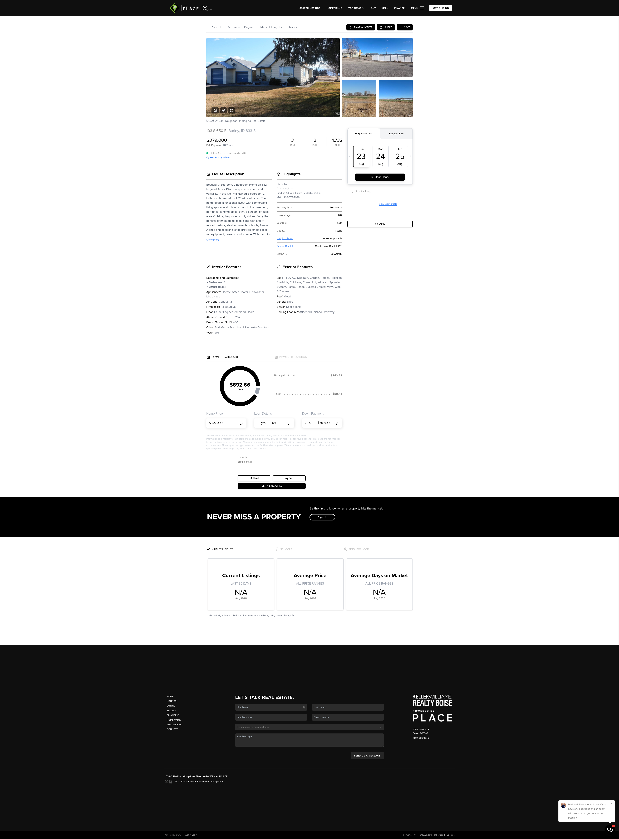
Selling (171, 710)
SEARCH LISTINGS (310, 8)
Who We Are (174, 724)
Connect (172, 729)
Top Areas (354, 8)
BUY (373, 8)
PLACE (223, 776)
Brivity (178, 835)
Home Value (334, 8)
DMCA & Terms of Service (431, 835)
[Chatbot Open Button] (610, 830)
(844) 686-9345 (421, 738)
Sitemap (451, 835)
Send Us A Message (367, 755)
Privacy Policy (409, 835)
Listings (171, 701)
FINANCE (399, 8)
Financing (173, 715)
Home (170, 696)
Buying (171, 705)
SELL (385, 8)
